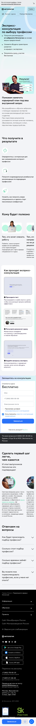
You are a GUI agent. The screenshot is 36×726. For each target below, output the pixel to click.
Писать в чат (7, 683)
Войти (31, 9)
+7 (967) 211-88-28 (9, 678)
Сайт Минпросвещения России (15, 624)
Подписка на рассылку (12, 669)
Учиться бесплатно (26, 14)
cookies (13, 2)
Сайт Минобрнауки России (14, 620)
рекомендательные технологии (11, 4)
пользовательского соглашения (17, 411)
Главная (4, 593)
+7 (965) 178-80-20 (9, 673)
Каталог (10, 593)
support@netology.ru (10, 685)
